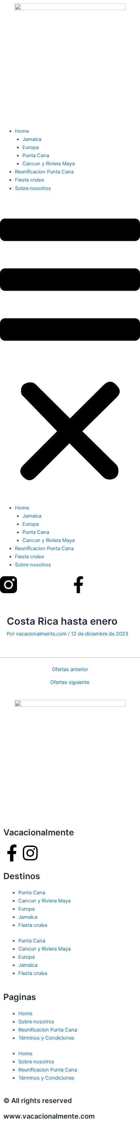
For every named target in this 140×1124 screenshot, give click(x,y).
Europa (30, 147)
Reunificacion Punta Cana (44, 172)
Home (22, 131)
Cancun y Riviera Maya (48, 164)
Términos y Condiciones (46, 1038)
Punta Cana (35, 155)
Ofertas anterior (70, 669)
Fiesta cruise (29, 180)
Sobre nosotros (33, 188)
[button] (70, 352)
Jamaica (31, 139)
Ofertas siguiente (69, 682)
